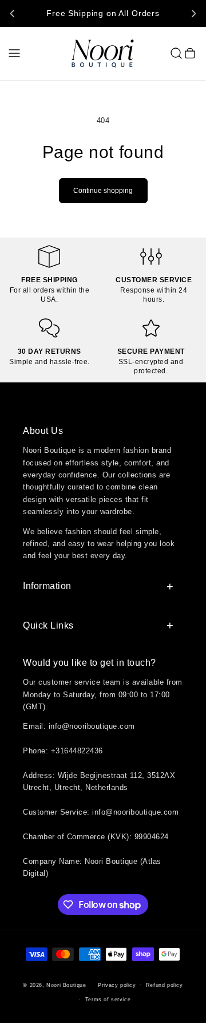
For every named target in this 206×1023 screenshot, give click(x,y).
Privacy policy (117, 985)
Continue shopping (103, 191)
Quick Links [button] (48, 625)
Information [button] (47, 586)
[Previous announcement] (12, 13)
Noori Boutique (66, 985)
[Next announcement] (193, 13)
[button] (14, 53)
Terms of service (108, 999)
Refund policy (164, 985)
